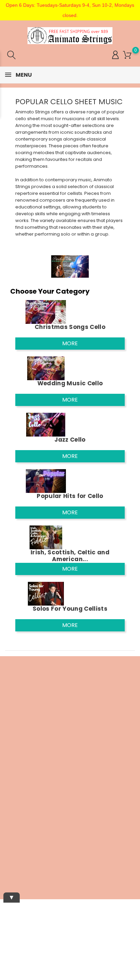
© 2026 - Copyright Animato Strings (70, 880)
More (70, 343)
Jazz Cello (69, 440)
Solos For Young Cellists (70, 609)
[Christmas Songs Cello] (45, 312)
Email (6, 734)
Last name (11, 779)
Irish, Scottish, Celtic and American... (70, 555)
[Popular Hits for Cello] (45, 481)
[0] (127, 55)
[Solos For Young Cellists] (45, 593)
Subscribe (119, 831)
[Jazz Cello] (45, 424)
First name (12, 755)
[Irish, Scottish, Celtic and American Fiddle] (45, 537)
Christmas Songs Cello (70, 327)
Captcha (9, 802)
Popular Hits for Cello (70, 496)
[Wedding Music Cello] (45, 368)
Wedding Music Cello (70, 383)
